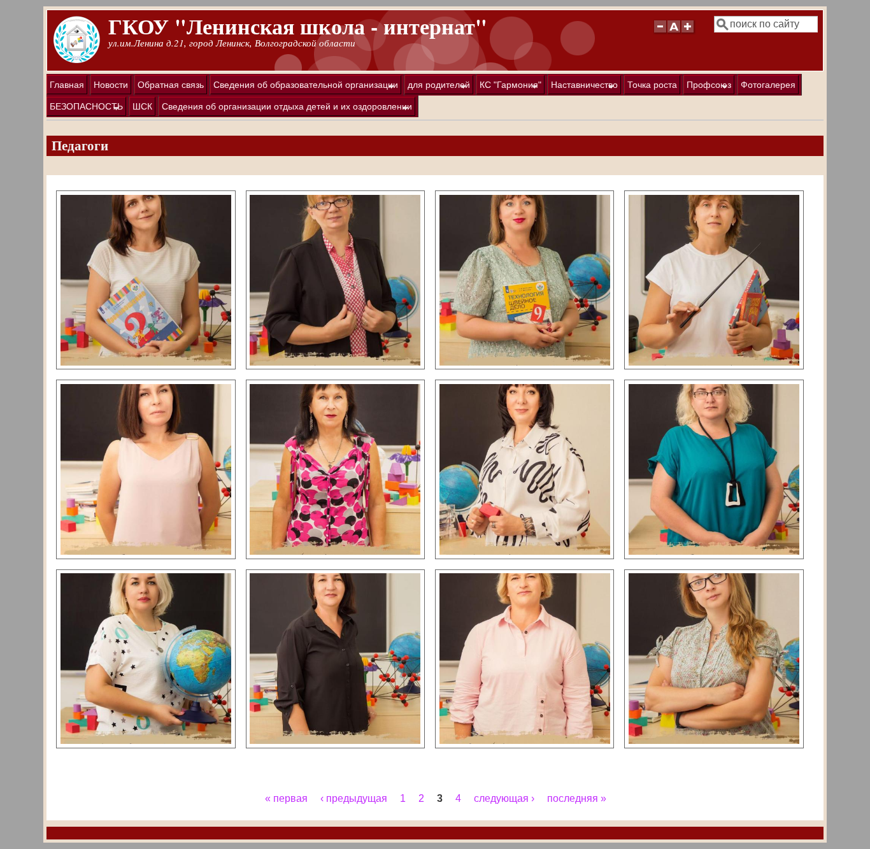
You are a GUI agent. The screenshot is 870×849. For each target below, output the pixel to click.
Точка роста (652, 85)
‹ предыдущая (353, 798)
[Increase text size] (688, 32)
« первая (286, 798)
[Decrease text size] (660, 32)
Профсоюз (707, 87)
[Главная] (77, 60)
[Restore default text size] (674, 32)
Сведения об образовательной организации (304, 87)
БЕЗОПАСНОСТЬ (84, 108)
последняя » (576, 798)
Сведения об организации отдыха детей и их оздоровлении (285, 108)
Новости (111, 85)
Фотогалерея (768, 85)
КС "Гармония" (508, 87)
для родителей (437, 87)
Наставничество (583, 87)
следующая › (504, 798)
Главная (67, 85)
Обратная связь (171, 85)
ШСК (142, 106)
